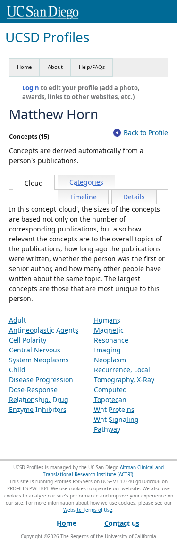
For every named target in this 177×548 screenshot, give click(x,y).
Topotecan (110, 399)
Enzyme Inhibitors (38, 409)
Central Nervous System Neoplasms (39, 354)
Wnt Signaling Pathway (116, 424)
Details (134, 196)
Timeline (83, 196)
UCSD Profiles (47, 37)
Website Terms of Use (87, 509)
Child (17, 369)
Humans (107, 320)
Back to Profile (146, 132)
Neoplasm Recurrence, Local (122, 364)
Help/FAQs (92, 66)
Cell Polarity (27, 339)
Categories (86, 182)
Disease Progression (41, 379)
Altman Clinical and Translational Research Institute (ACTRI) (103, 471)
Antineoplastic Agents (43, 329)
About (55, 66)
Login (30, 88)
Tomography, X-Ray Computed (124, 384)
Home (24, 66)
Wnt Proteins (114, 409)
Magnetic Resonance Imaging (111, 339)
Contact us (121, 523)
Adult (17, 320)
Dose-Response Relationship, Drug (38, 394)
